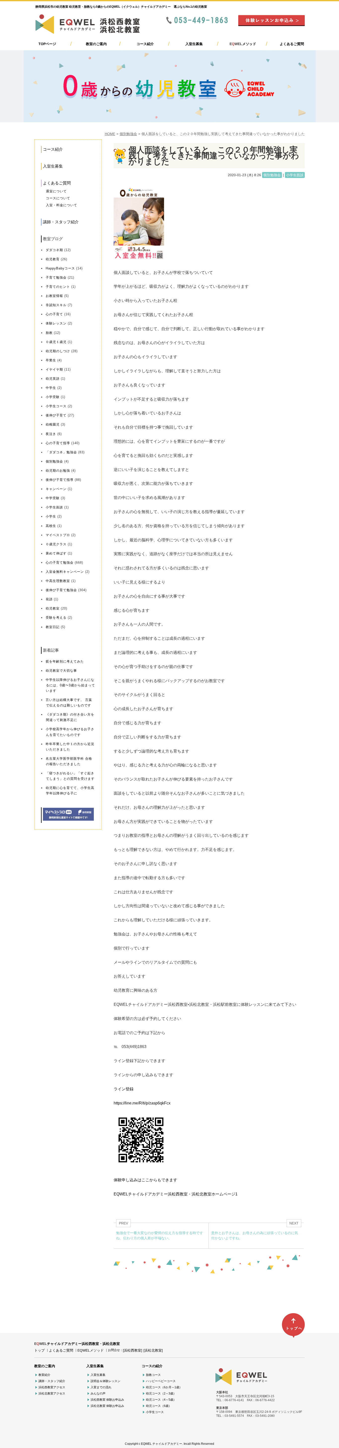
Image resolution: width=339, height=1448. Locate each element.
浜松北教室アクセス (51, 1393)
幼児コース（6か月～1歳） (164, 1387)
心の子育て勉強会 (59, 562)
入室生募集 (194, 44)
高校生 (51, 526)
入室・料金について (61, 205)
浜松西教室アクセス (51, 1387)
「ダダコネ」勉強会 (61, 452)
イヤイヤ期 (54, 369)
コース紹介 (145, 44)
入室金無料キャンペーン (65, 572)
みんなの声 (98, 1393)
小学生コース (56, 406)
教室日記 (53, 627)
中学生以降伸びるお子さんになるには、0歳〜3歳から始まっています (70, 685)
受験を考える (56, 617)
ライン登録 (124, 1089)
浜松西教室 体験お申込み (107, 1399)
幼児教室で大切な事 (61, 670)
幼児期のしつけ (58, 351)
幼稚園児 (53, 424)
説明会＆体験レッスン (105, 1381)
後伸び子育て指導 (59, 480)
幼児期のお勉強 (58, 470)
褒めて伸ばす (56, 553)
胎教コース (153, 1375)
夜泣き (51, 434)
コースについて (58, 198)
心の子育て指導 (58, 443)
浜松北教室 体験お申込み (107, 1406)
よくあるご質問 (292, 44)
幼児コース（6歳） (158, 1406)
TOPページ (47, 44)
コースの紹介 (152, 1366)
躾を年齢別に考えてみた (65, 661)
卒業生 (51, 360)
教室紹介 (44, 1375)
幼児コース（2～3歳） (161, 1393)
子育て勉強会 (56, 277)
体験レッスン (56, 323)
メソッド (243, 44)
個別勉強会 (128, 134)
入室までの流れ (101, 1387)
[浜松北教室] (153, 1350)
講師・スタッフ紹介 (61, 222)
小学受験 (53, 397)
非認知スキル (56, 305)
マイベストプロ (58, 535)
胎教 (49, 333)
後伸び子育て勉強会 (61, 590)
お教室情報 (54, 296)
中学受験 (53, 498)
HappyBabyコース (60, 268)
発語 (49, 599)
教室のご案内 (96, 44)
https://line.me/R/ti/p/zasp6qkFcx (142, 1103)
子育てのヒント (58, 287)
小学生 (51, 516)
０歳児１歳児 (56, 342)
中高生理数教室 (58, 581)
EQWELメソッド (90, 1350)
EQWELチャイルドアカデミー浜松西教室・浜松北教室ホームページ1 (175, 1194)
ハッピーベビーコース (161, 1381)
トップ (39, 1350)
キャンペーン (56, 489)
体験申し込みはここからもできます (145, 1180)
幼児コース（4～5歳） (161, 1399)
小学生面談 (54, 507)
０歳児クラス (56, 544)
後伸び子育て (56, 415)
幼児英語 (53, 378)
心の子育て (54, 314)
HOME (110, 134)
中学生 (51, 388)
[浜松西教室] (132, 1350)
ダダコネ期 (54, 250)
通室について (56, 191)
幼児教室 (53, 608)
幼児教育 (53, 259)
